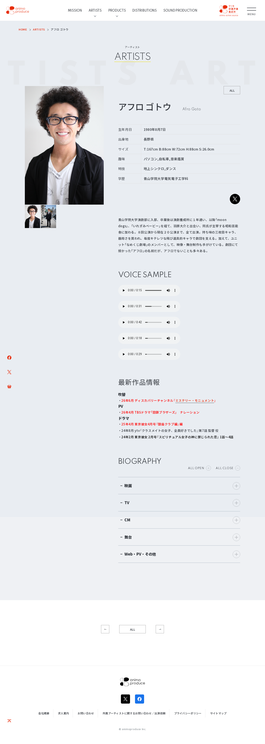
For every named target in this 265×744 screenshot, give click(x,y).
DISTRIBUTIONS (144, 10)
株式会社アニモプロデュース (132, 681)
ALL (132, 629)
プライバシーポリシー (188, 713)
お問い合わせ (86, 713)
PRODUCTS (117, 10)
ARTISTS (95, 10)
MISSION (75, 10)
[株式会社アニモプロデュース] (17, 10)
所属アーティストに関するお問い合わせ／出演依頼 (134, 713)
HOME (23, 29)
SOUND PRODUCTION (180, 10)
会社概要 (43, 713)
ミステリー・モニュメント (194, 400)
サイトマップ (218, 713)
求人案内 (63, 713)
